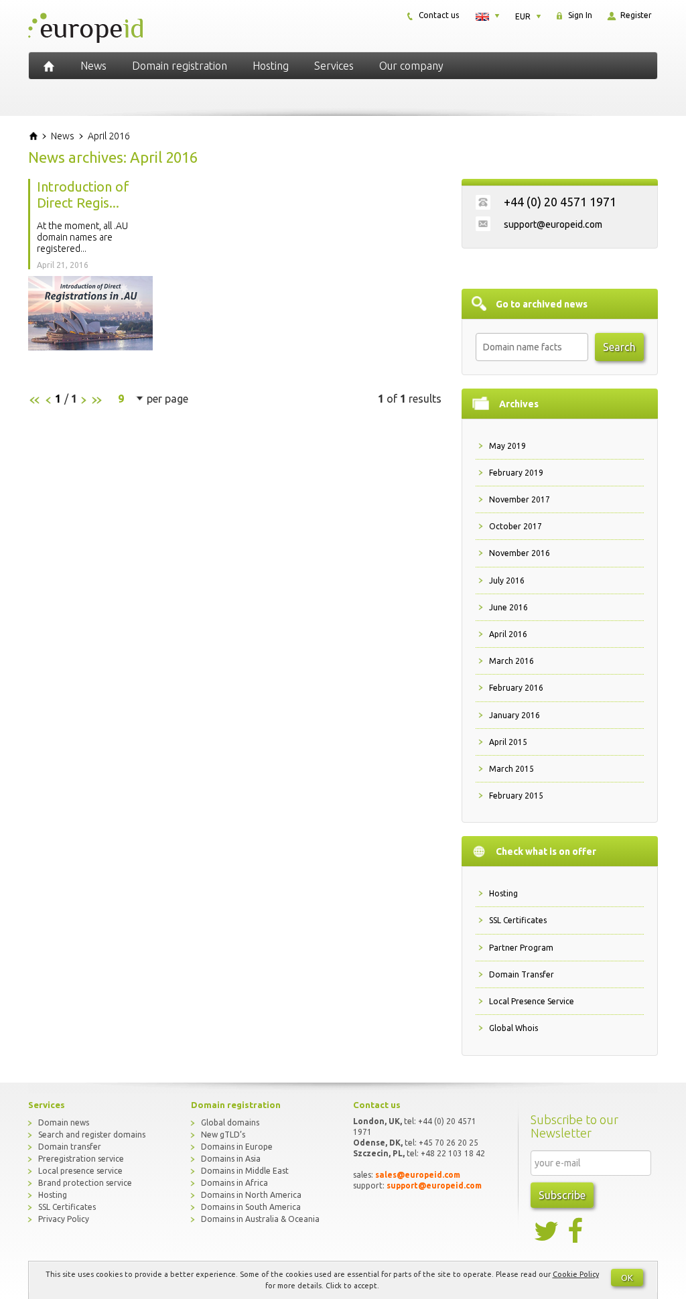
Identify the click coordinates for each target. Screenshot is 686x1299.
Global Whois (513, 1028)
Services (334, 66)
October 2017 (515, 526)
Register (635, 15)
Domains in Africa (234, 1182)
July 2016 (507, 580)
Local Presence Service (531, 1001)
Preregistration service (81, 1158)
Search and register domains (91, 1134)
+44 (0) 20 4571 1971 (560, 201)
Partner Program (521, 947)
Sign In (579, 15)
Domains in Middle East (245, 1170)
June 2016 (508, 607)
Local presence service (80, 1170)
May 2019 (507, 445)
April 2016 (508, 634)
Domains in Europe (237, 1146)
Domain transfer (69, 1146)
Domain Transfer (521, 974)
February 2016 (516, 687)
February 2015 (516, 795)
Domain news (63, 1122)
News (93, 66)
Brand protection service (85, 1182)
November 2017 (519, 499)
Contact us (438, 15)
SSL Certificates (518, 920)
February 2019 (516, 472)
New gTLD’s (223, 1134)
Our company (411, 66)
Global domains (230, 1122)
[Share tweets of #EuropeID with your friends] (547, 1231)
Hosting (271, 66)
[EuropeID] (48, 65)
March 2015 (511, 768)
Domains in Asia (231, 1158)
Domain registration (179, 66)
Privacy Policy (63, 1219)
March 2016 (511, 661)
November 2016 (519, 553)
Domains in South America (251, 1207)
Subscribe (562, 1195)
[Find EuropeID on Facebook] (577, 1231)
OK (627, 1277)
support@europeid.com (553, 224)
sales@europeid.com (417, 1174)
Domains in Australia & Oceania (260, 1219)
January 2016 (514, 715)
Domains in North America (251, 1194)
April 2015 (508, 742)
